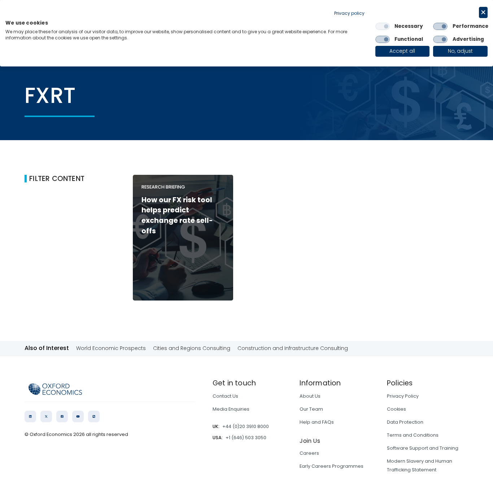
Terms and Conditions (413, 435)
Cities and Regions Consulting (191, 348)
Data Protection (405, 422)
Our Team (311, 409)
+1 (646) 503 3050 (246, 438)
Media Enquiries (231, 409)
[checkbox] (382, 26)
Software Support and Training (422, 448)
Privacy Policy (403, 396)
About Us (310, 396)
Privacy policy (349, 13)
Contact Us (225, 396)
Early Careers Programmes (331, 466)
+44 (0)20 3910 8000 (245, 426)
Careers (309, 453)
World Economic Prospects (111, 348)
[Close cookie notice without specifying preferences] (483, 12)
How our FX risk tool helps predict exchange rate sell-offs (177, 215)
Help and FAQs (317, 422)
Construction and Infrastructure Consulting (292, 348)
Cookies (396, 409)
